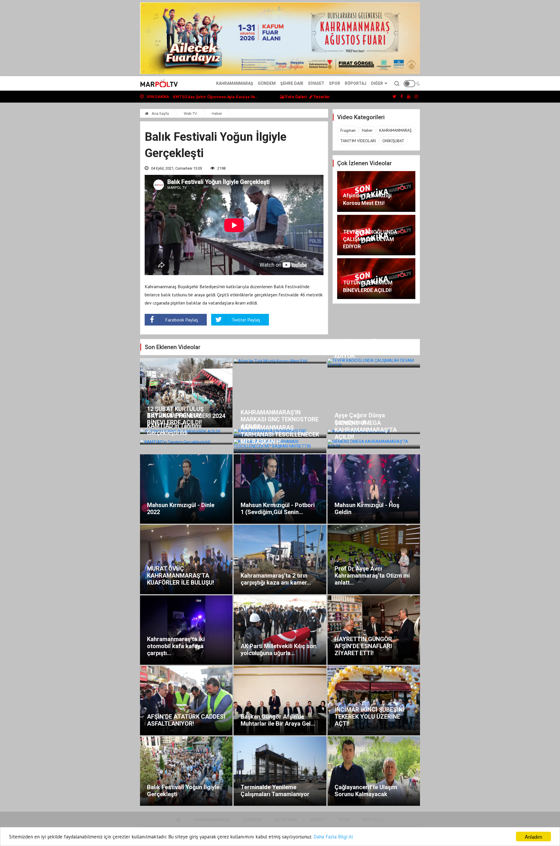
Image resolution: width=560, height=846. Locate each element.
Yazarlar (321, 96)
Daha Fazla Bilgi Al (333, 836)
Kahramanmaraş (234, 83)
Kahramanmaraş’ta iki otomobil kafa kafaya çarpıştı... (176, 646)
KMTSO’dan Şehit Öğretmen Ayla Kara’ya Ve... (215, 96)
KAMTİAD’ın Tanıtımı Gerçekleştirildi (174, 429)
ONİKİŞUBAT (393, 140)
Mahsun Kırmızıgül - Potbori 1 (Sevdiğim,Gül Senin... (278, 509)
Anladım (533, 836)
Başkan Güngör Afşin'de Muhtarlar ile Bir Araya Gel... (278, 720)
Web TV (190, 113)
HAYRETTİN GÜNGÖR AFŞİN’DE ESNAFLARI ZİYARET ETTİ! (363, 646)
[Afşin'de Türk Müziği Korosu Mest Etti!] (280, 360)
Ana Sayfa (160, 113)
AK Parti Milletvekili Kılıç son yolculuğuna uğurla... (278, 650)
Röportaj (355, 83)
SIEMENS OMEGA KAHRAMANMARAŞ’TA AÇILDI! (366, 429)
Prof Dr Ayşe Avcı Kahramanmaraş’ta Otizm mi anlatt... (372, 575)
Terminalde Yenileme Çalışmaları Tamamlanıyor (275, 791)
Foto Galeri (295, 96)
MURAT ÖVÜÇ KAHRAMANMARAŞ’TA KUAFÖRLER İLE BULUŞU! (180, 575)
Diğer (377, 83)
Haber (217, 113)
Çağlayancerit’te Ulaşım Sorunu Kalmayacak (366, 791)
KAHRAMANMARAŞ (395, 130)
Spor (334, 83)
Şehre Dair (291, 83)
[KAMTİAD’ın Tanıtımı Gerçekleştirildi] (186, 441)
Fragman (348, 130)
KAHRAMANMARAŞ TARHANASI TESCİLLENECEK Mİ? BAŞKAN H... (280, 434)
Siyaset (316, 83)
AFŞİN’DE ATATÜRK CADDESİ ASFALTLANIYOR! (186, 720)
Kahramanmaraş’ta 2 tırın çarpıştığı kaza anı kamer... (276, 579)
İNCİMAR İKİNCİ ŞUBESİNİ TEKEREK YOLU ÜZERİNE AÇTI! (370, 716)
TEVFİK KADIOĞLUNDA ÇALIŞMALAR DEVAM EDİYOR (370, 239)
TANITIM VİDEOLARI (358, 140)
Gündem (267, 83)
